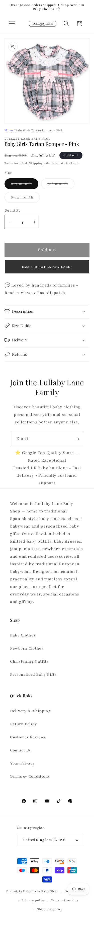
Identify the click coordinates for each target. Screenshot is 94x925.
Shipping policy (50, 909)
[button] (12, 23)
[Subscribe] (77, 439)
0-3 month (24, 185)
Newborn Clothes (26, 648)
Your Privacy (22, 763)
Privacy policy (33, 900)
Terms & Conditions (30, 776)
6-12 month (25, 198)
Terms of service (64, 900)
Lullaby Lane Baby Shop (38, 891)
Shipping (36, 163)
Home (9, 130)
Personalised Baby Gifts (33, 674)
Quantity (13, 210)
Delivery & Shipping (30, 710)
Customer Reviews (28, 737)
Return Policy (23, 724)
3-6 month (61, 185)
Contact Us (20, 750)
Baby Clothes (23, 635)
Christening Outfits (29, 661)
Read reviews (19, 293)
